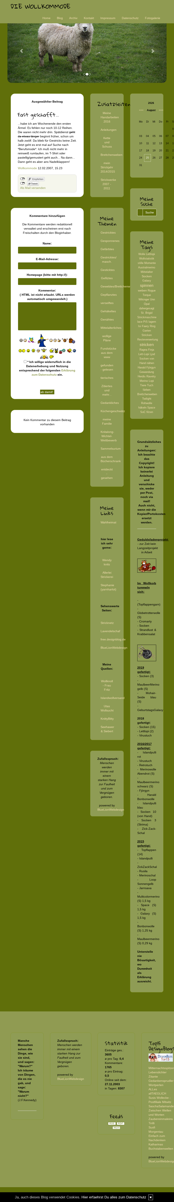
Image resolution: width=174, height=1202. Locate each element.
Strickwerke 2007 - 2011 (108, 184)
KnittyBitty (107, 718)
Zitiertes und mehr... (106, 390)
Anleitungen (108, 129)
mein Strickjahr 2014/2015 (108, 167)
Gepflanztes (109, 294)
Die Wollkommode (40, 6)
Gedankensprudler (161, 1080)
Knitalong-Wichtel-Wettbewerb (109, 436)
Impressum (107, 18)
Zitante (153, 1076)
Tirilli (151, 1123)
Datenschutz (130, 18)
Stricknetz (107, 623)
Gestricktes (108, 232)
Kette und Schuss (107, 142)
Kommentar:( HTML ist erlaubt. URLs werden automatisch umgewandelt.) (47, 295)
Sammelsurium (111, 448)
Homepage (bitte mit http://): (47, 274)
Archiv (73, 18)
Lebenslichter (158, 1072)
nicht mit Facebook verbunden (22, 179)
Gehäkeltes (108, 311)
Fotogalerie (152, 18)
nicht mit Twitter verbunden (22, 183)
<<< (141, 110)
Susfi (152, 1127)
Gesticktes (108, 270)
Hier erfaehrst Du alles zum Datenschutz (113, 1197)
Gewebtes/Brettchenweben (119, 286)
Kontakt (89, 18)
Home (46, 18)
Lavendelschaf (110, 631)
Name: (47, 243)
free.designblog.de (113, 639)
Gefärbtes (107, 249)
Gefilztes (107, 278)
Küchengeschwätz (113, 411)
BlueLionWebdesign (114, 647)
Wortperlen (156, 1085)
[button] (19, 49)
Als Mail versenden (33, 188)
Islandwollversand (113, 698)
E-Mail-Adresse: (47, 259)
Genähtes (107, 319)
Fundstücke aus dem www (108, 353)
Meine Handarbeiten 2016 (110, 117)
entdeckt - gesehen (107, 474)
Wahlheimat (108, 522)
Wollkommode (27, 168)
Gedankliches (110, 402)
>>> (161, 110)
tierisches (107, 377)
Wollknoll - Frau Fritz (107, 685)
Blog (60, 18)
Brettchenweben (111, 154)
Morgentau (156, 1131)
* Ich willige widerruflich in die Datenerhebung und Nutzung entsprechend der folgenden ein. (47, 368)
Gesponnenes (110, 241)
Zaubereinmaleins (161, 1119)
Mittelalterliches (111, 327)
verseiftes (107, 303)
